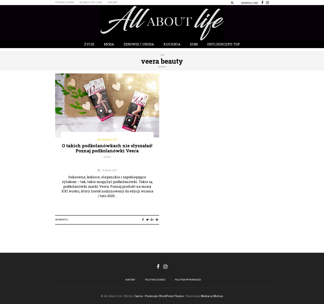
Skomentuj (61, 219)
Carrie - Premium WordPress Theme (159, 296)
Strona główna (64, 2)
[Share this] (142, 220)
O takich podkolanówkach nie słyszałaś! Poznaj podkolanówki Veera (107, 148)
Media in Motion (212, 296)
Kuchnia (172, 44)
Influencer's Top (107, 140)
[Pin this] (156, 220)
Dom (194, 44)
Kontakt (113, 2)
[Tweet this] (147, 220)
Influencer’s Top (223, 44)
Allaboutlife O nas (91, 2)
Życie (89, 44)
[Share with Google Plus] (152, 220)
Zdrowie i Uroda (139, 44)
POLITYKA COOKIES (155, 279)
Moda (109, 44)
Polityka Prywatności (188, 279)
